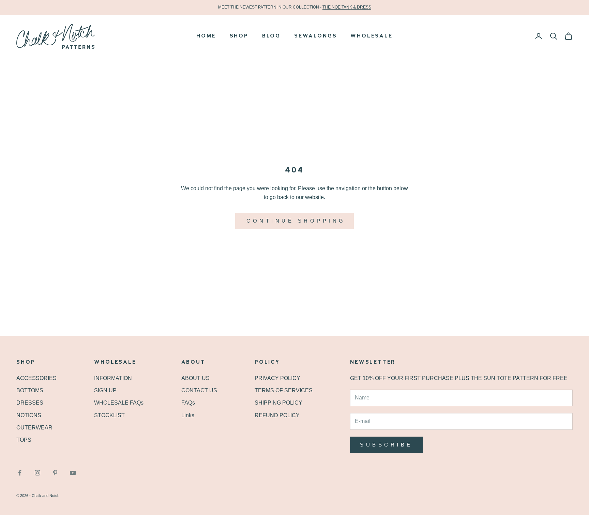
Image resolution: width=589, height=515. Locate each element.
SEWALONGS (315, 36)
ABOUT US (195, 378)
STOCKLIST (109, 415)
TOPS (23, 440)
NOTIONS (28, 415)
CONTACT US (199, 390)
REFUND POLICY (277, 415)
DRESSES (29, 403)
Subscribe (386, 445)
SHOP (239, 36)
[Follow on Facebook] (19, 472)
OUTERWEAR (34, 427)
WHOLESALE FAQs (119, 403)
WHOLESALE (371, 36)
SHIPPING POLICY (278, 403)
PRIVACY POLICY (277, 378)
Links (187, 415)
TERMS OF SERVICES (284, 390)
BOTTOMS (29, 390)
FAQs (188, 403)
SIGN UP (105, 390)
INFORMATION (113, 378)
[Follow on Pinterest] (55, 472)
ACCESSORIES (36, 378)
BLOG (271, 36)
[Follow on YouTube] (73, 472)
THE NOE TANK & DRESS (346, 7)
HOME (206, 36)
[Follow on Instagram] (37, 472)
